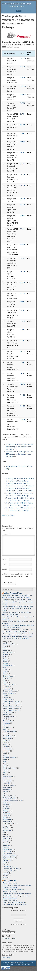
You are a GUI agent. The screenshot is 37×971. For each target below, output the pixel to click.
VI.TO (21, 229)
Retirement (6, 815)
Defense (5, 695)
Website (5, 569)
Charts (5, 674)
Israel (4, 762)
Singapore (6, 826)
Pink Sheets (6, 804)
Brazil (4, 667)
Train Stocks (7, 860)
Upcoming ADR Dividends (11, 869)
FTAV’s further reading (10, 883)
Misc (4, 774)
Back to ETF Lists (8, 515)
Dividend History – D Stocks (11, 702)
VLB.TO (22, 384)
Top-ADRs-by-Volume (9, 856)
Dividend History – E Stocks (11, 704)
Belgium (5, 661)
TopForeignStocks (8, 858)
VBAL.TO (23, 58)
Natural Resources (8, 785)
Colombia (6, 687)
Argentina (6, 650)
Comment (6, 534)
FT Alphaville (10, 880)
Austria (5, 657)
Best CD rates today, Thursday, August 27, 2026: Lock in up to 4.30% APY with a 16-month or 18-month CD (17, 608)
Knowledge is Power (9, 768)
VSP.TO (22, 293)
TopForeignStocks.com (16, 3)
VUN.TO (22, 302)
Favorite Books (7, 727)
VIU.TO (22, 258)
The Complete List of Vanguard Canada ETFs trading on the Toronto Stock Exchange (19, 446)
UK (4, 864)
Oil (4, 794)
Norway (5, 791)
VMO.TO (22, 271)
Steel (4, 834)
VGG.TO (22, 205)
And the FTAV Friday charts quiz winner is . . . (16, 896)
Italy (4, 764)
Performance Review (9, 798)
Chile (4, 680)
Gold (4, 742)
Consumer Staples (8, 693)
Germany (5, 740)
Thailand (5, 847)
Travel (5, 862)
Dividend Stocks (8, 712)
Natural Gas (6, 783)
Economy (5, 714)
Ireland (5, 759)
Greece (5, 744)
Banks (5, 659)
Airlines (5, 648)
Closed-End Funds (8, 684)
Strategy (5, 841)
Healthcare (6, 747)
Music (4, 779)
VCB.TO (22, 362)
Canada (5, 669)
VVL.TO (22, 321)
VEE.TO (22, 174)
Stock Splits (6, 839)
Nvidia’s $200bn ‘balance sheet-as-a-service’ (17, 894)
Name (4, 559)
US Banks (6, 873)
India (4, 753)
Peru (4, 802)
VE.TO (22, 164)
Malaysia (5, 770)
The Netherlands (8, 849)
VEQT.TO (23, 86)
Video (5, 877)
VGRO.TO (23, 95)
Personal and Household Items (12, 800)
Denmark (6, 697)
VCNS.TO (23, 78)
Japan (4, 766)
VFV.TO (22, 199)
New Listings (7, 787)
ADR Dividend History (9, 644)
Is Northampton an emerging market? (14, 902)
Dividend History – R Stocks (11, 706)
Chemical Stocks (8, 676)
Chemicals (6, 678)
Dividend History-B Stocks (11, 710)
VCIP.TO (22, 67)
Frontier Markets (8, 736)
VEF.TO (22, 185)
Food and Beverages (9, 732)
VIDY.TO (22, 245)
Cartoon (5, 672)
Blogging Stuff (7, 665)
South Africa (6, 828)
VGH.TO (22, 216)
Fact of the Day (7, 721)
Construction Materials (10, 691)
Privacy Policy (6, 957)
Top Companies (8, 854)
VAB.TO (22, 351)
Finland (5, 729)
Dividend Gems (7, 699)
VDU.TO (22, 142)
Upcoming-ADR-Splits (9, 871)
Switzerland (6, 845)
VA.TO (22, 114)
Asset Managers (8, 652)
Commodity (6, 689)
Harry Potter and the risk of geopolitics (15, 904)
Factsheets (6, 723)
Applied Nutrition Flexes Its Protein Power (16, 638)
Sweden (5, 843)
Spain (4, 832)
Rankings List (7, 811)
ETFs (4, 719)
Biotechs (5, 663)
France (5, 734)
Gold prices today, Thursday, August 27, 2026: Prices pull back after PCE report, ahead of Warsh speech (17, 602)
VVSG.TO (23, 419)
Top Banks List (7, 851)
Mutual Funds (7, 781)
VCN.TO (22, 133)
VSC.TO (22, 406)
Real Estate (6, 813)
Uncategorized (7, 866)
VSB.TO (22, 395)
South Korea (7, 830)
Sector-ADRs (7, 821)
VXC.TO (22, 340)
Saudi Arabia (7, 819)
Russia (5, 817)
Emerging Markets (8, 717)
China (4, 682)
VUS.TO (22, 310)
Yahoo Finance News (13, 593)
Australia (5, 655)
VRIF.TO (22, 103)
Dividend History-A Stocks (11, 708)
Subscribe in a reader (9, 938)
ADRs (4, 646)
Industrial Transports (9, 757)
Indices (5, 755)
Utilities (5, 875)
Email (4, 564)
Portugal (5, 806)
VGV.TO (22, 373)
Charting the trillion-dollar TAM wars (14, 889)
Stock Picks (6, 836)
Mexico (5, 772)
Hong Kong (6, 751)
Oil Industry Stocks (9, 796)
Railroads (6, 809)
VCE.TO (22, 125)
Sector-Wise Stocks (9, 824)
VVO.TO (22, 330)
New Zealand (7, 789)
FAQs (4, 725)
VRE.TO (22, 282)
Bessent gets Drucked (10, 898)
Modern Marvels (8, 776)
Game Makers (7, 738)
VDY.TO (22, 153)
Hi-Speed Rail (7, 749)
